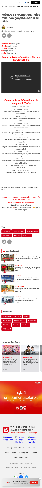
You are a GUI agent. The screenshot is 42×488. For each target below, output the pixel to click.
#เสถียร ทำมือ (26, 235)
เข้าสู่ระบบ (35, 2)
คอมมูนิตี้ (34, 452)
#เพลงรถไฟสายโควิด (18, 231)
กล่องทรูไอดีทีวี (24, 452)
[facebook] (21, 477)
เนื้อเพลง (12, 7)
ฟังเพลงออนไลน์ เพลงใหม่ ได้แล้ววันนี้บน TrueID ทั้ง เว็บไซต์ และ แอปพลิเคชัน (21, 198)
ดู (11, 448)
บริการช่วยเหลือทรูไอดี (21, 457)
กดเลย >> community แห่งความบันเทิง (21, 202)
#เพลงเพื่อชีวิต (7, 235)
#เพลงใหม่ (17, 235)
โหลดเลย (34, 482)
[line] (15, 477)
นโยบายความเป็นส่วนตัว (12, 467)
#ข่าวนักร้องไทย (7, 316)
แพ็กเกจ (14, 452)
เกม (29, 448)
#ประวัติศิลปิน (6, 325)
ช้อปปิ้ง (7, 452)
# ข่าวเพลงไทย (7, 357)
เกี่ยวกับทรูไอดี (14, 463)
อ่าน (6, 7)
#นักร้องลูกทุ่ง (32, 321)
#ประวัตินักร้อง (7, 321)
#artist (26, 316)
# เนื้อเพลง (18, 255)
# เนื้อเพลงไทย (20, 286)
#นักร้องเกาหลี (7, 329)
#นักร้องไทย (17, 316)
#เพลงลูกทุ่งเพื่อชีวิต (32, 231)
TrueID (5, 2)
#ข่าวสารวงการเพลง (19, 321)
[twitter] (26, 477)
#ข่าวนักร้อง (25, 325)
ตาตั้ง (34, 448)
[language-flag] (25, 2)
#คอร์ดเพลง (6, 231)
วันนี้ (7, 448)
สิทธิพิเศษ (17, 448)
